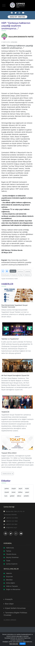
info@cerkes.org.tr (11, 527)
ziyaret (7, 492)
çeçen (27, 492)
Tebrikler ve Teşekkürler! (10, 339)
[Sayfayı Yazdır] (6, 271)
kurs (6, 496)
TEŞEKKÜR (5, 412)
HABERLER (7, 284)
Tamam (22, 643)
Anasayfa (8, 599)
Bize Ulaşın (9, 604)
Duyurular (9, 576)
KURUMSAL (8, 543)
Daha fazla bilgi (13, 643)
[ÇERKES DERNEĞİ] (17, 5)
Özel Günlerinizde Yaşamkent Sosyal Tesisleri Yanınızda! (14, 306)
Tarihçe (8, 551)
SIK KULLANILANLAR (11, 569)
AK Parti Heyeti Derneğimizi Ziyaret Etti (15, 375)
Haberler (9, 573)
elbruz (19, 496)
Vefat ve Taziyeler (12, 586)
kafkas (20, 492)
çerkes (7, 488)
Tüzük (8, 561)
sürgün (14, 488)
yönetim (26, 496)
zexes (13, 492)
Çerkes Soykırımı (11, 564)
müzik (27, 488)
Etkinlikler (9, 580)
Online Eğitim (10, 583)
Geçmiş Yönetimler (12, 557)
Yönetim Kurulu (11, 554)
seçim (20, 488)
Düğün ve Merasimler (13, 589)
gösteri (12, 496)
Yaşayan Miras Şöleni (9, 453)
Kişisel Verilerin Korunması (15, 608)
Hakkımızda (10, 548)
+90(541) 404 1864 (11, 524)
